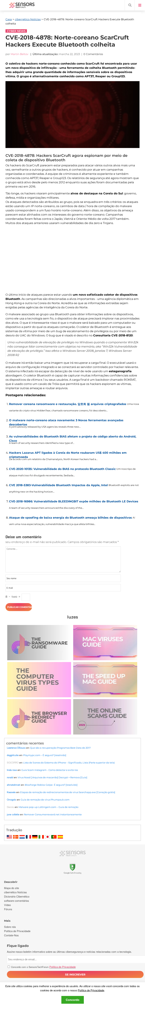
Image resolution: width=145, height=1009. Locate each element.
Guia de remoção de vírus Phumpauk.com (45, 799)
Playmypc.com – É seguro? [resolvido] (44, 755)
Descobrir (10, 882)
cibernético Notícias (28, 19)
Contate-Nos (11, 935)
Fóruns (8, 909)
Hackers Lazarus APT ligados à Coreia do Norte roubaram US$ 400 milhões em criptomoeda (68, 454)
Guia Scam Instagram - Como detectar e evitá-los (49, 770)
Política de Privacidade (91, 990)
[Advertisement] (72, 261)
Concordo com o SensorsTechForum (43, 967)
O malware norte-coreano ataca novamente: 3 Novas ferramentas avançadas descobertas (66, 422)
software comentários (16, 900)
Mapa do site (11, 888)
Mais (7, 920)
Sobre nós (10, 927)
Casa (8, 19)
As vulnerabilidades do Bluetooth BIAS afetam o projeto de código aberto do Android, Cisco (72, 438)
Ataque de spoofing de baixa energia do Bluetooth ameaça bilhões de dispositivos (70, 517)
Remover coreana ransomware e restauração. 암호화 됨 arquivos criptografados (67, 404)
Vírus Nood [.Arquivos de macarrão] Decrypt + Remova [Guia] (52, 777)
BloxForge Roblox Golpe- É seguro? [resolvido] (51, 784)
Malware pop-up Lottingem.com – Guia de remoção (48, 807)
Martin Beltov (19, 54)
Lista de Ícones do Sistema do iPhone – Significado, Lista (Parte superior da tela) (69, 762)
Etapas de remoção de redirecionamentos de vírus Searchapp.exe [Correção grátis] (67, 792)
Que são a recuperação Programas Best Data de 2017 (60, 747)
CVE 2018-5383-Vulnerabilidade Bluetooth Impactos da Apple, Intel (58, 485)
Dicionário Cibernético (16, 896)
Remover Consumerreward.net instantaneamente (53, 814)
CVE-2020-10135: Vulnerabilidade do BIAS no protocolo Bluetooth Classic (62, 469)
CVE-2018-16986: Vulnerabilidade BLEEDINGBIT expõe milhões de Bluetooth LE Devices (73, 501)
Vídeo (7, 905)
